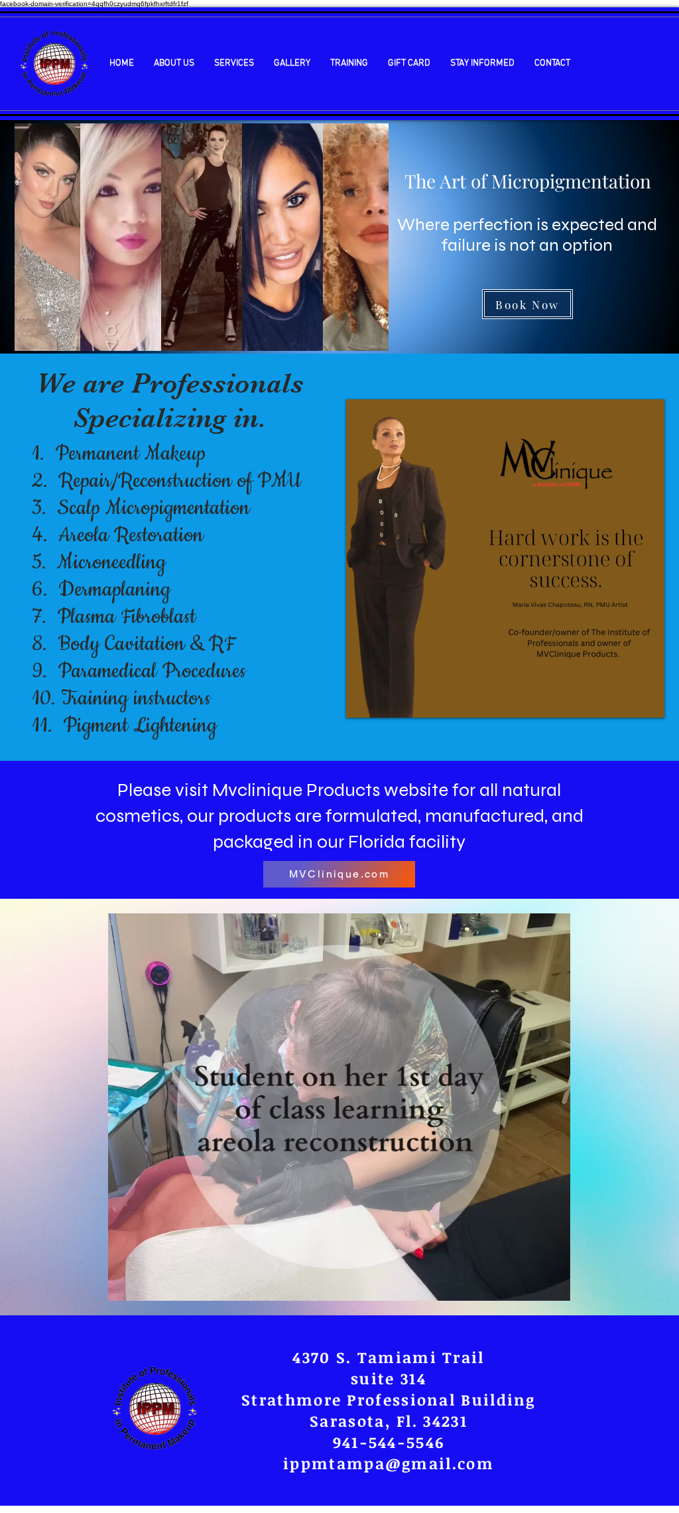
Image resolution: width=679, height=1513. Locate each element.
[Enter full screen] (646, 699)
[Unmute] (386, 699)
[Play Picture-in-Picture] (624, 699)
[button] (174, 63)
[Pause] (363, 699)
